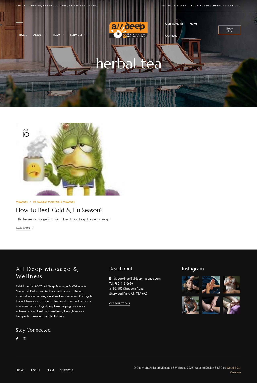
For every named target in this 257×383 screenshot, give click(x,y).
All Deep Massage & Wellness (56, 202)
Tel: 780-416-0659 (173, 5)
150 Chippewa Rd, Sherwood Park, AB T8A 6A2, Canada (57, 5)
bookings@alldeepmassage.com (216, 5)
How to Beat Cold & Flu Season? (59, 210)
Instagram (24, 338)
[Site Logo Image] (128, 30)
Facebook (17, 338)
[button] (229, 29)
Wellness (22, 202)
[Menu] (19, 24)
